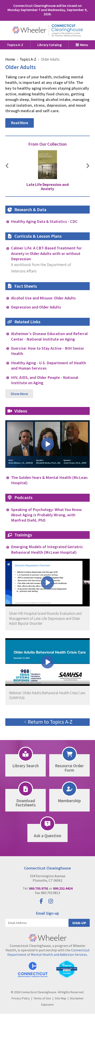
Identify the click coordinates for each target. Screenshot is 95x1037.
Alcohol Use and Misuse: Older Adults (43, 298)
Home (10, 59)
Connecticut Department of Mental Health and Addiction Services (48, 952)
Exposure (47, 1004)
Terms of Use (42, 998)
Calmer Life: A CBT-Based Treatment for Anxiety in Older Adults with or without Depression (46, 253)
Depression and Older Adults (36, 307)
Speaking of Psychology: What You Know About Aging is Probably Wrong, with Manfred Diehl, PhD (46, 515)
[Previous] (7, 166)
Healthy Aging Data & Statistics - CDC (44, 221)
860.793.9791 (38, 888)
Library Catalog (49, 44)
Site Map (60, 998)
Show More (19, 393)
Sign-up (79, 923)
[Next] (88, 166)
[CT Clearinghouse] (47, 30)
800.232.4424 (62, 888)
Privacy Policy (20, 998)
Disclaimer (77, 998)
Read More (19, 122)
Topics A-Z (15, 44)
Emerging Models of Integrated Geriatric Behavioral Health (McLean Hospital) (47, 549)
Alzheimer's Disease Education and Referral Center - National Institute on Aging (49, 336)
